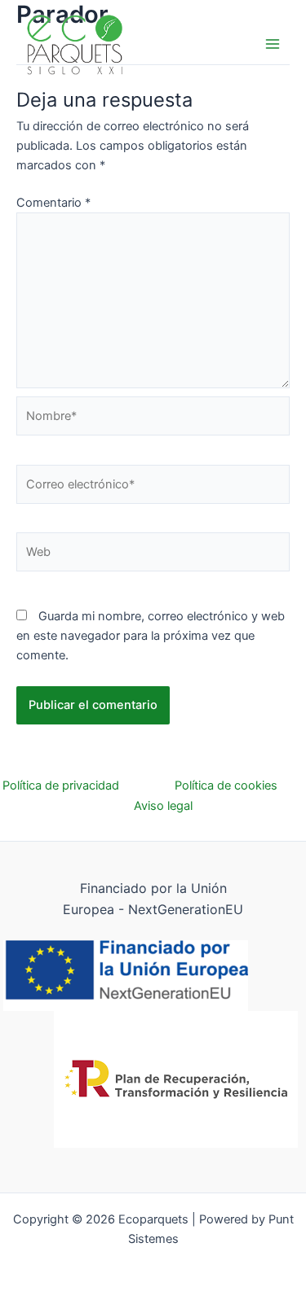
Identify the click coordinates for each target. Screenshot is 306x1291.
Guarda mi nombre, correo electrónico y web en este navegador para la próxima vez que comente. (150, 636)
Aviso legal (163, 806)
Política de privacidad (88, 785)
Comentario (53, 202)
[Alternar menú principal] (272, 44)
